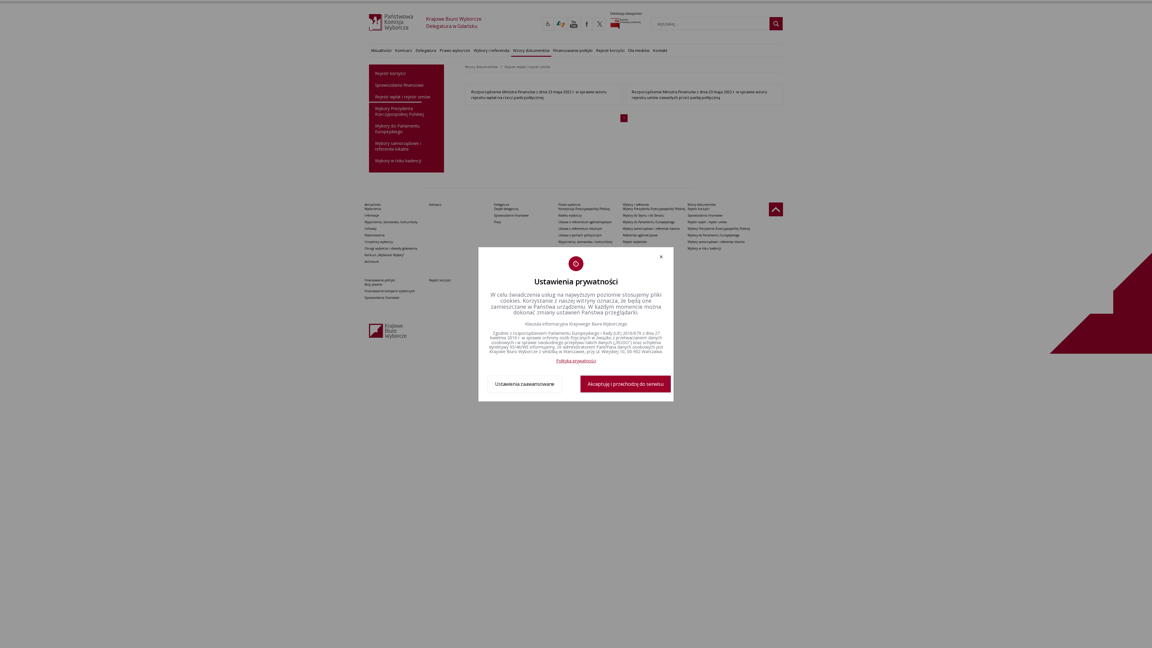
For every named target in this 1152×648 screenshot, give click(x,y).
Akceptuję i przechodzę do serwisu (626, 384)
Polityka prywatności (576, 361)
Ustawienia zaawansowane (524, 384)
